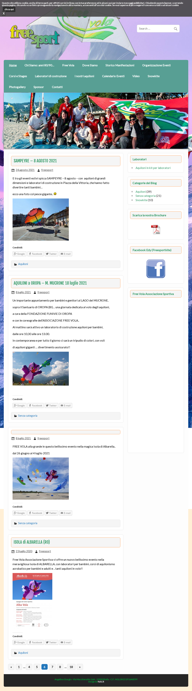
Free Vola (68, 65)
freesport (47, 170)
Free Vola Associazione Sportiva (153, 294)
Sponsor (39, 87)
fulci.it (101, 681)
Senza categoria (27, 415)
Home (13, 65)
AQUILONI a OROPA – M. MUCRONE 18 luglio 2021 (50, 283)
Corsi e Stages (18, 76)
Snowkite (154, 76)
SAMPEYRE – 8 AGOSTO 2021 (35, 160)
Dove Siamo (90, 65)
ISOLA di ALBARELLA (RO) (32, 542)
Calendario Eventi (113, 76)
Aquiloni (23, 264)
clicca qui (9, 9)
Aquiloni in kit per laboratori (153, 167)
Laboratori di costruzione (51, 76)
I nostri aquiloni (84, 76)
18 (71, 667)
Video (136, 76)
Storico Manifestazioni (120, 65)
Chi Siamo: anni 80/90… (39, 65)
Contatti (57, 87)
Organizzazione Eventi (156, 65)
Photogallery (17, 87)
